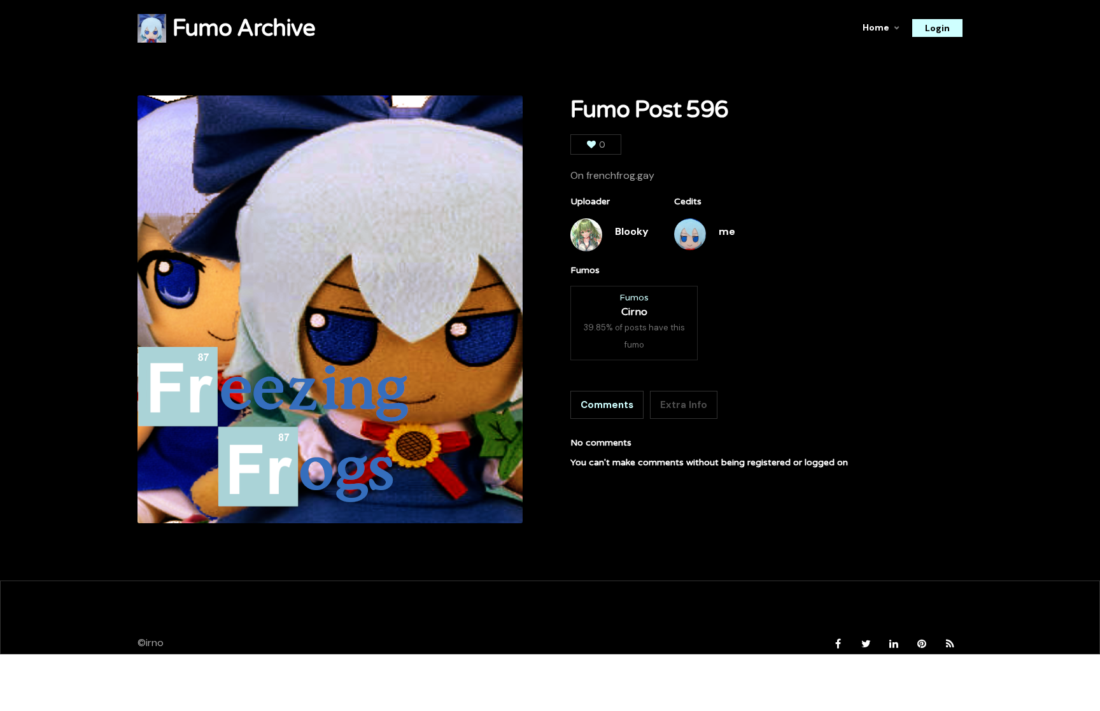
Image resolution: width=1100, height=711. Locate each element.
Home (876, 27)
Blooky (632, 231)
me (727, 231)
